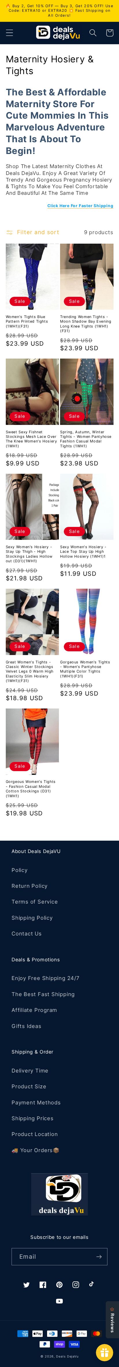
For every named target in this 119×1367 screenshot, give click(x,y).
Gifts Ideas (27, 1026)
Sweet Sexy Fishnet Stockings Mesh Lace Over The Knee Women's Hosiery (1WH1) (31, 439)
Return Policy (30, 886)
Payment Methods (36, 1102)
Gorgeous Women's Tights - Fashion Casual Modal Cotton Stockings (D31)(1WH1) (31, 788)
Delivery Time (30, 1070)
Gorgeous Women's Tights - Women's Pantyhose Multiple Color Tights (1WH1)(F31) (85, 669)
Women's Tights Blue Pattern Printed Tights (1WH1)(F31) (27, 321)
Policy (20, 870)
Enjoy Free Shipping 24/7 (45, 978)
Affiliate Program (34, 1010)
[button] (9, 33)
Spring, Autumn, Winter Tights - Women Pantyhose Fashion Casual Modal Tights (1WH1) (85, 439)
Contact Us (27, 933)
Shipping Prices (33, 1118)
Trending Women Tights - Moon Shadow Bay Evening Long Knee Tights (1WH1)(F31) (85, 324)
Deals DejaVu (67, 1356)
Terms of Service (35, 901)
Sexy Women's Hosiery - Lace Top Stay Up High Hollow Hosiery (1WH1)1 (83, 552)
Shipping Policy (32, 917)
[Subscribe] (99, 1257)
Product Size (29, 1086)
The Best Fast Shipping (43, 994)
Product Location (35, 1134)
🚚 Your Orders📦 (36, 1150)
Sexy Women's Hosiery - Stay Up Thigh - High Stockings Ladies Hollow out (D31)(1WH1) (29, 554)
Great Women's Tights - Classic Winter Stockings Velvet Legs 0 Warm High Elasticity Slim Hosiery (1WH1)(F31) (30, 671)
